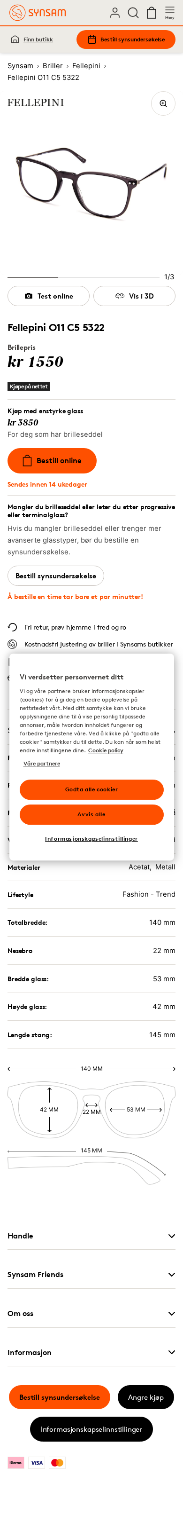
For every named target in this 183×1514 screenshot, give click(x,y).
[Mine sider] (115, 13)
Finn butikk (38, 39)
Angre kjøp (146, 1397)
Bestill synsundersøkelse (132, 39)
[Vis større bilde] (163, 103)
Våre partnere (41, 763)
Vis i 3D (141, 296)
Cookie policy (105, 750)
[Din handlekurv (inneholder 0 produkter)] (151, 12)
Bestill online (59, 460)
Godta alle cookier (91, 789)
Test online (55, 296)
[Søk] (133, 12)
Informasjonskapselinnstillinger (91, 1429)
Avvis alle (91, 814)
